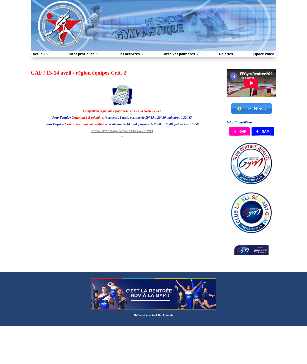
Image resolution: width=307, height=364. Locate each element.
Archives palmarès (179, 54)
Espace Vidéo (263, 54)
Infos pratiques (81, 54)
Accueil (39, 54)
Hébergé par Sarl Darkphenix (154, 315)
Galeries (226, 54)
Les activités (129, 54)
